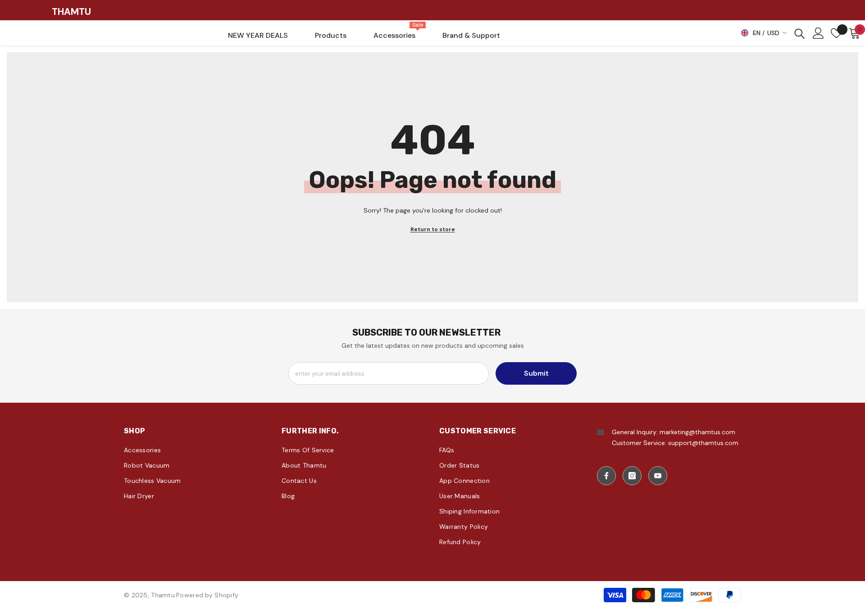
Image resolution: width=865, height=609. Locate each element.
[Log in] (818, 33)
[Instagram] (632, 475)
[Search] (799, 33)
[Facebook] (606, 475)
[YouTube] (657, 475)
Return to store (432, 229)
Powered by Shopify (207, 595)
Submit (536, 373)
